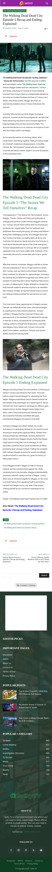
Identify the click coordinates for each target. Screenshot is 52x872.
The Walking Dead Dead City (15, 11)
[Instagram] (18, 850)
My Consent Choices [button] (26, 585)
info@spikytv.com (31, 831)
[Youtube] (41, 850)
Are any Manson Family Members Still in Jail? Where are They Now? (38, 559)
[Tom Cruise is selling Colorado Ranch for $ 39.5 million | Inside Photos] (10, 721)
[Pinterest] (26, 850)
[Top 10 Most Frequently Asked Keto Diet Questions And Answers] (10, 694)
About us (7, 663)
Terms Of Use (9, 671)
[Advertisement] (26, 612)
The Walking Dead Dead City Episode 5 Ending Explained (24, 524)
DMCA (5, 659)
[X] (33, 850)
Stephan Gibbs (10, 28)
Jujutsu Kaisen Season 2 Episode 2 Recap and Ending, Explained (14, 559)
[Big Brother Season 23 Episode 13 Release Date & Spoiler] (10, 707)
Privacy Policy (9, 675)
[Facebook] (11, 850)
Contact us (8, 667)
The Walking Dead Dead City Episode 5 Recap (20, 528)
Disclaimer (8, 654)
